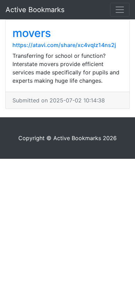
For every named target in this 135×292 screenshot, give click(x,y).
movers (31, 33)
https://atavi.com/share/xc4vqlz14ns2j (64, 45)
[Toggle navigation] (119, 10)
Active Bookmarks (35, 10)
